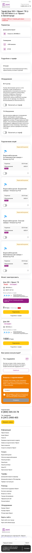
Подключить (16, 312)
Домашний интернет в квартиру (9, 476)
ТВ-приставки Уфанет (7, 513)
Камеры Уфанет (5, 508)
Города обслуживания (7, 496)
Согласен (27, 548)
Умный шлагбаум (5, 464)
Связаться (16, 370)
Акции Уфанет (5, 435)
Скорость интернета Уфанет (8, 447)
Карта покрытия (5, 445)
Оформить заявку (8, 422)
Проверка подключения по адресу (10, 440)
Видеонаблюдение (6, 454)
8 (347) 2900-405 (9, 417)
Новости (3, 437)
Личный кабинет (5, 501)
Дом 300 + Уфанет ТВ (11, 282)
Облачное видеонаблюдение (9, 457)
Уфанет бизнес (5, 432)
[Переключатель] (5, 105)
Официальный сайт (6, 498)
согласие (11, 394)
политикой (14, 395)
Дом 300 (6, 322)
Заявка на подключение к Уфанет (10, 442)
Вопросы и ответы (6, 493)
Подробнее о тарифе (16, 315)
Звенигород (6, 1)
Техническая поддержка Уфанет (10, 488)
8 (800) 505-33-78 (26, 6)
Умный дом (4, 462)
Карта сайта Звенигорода (8, 522)
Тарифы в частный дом (7, 481)
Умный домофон (5, 459)
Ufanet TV (3, 467)
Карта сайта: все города (7, 520)
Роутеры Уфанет (5, 510)
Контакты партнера (6, 491)
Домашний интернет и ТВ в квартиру (10, 479)
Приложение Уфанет (6, 469)
